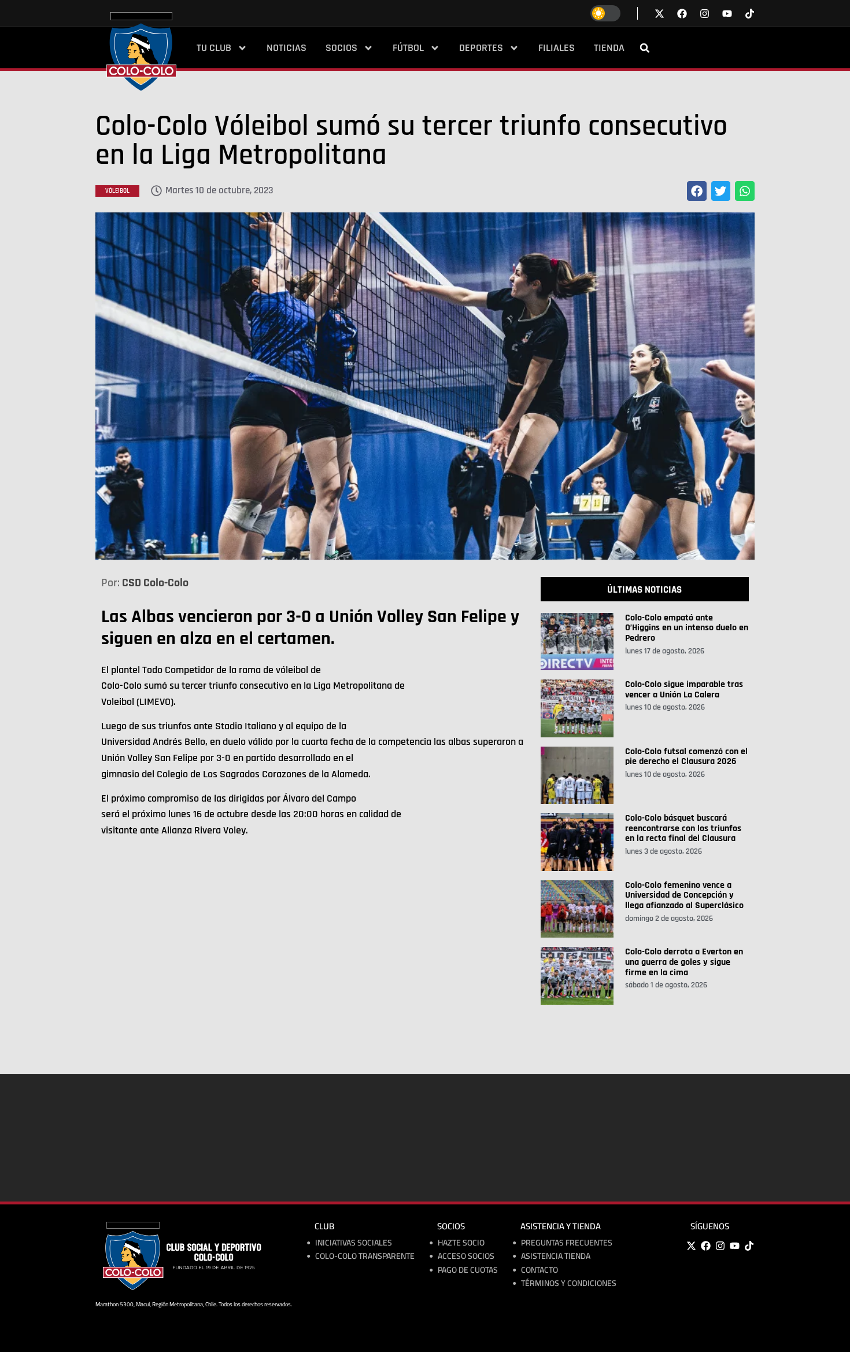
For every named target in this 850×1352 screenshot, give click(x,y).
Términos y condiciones (568, 1283)
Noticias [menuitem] (286, 48)
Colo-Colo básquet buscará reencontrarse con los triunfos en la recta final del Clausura (683, 828)
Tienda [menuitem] (609, 48)
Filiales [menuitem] (556, 48)
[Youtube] (734, 1246)
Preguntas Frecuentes (566, 1243)
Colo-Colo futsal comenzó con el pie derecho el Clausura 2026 (686, 756)
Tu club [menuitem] (214, 48)
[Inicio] (141, 51)
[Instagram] (720, 1246)
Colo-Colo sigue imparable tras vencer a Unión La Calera (684, 689)
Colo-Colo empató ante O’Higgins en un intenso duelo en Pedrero (686, 628)
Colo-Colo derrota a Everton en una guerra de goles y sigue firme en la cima (684, 962)
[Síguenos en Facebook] (682, 14)
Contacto (539, 1270)
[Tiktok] (750, 14)
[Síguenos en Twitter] (659, 14)
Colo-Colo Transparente (365, 1256)
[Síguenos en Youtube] (727, 14)
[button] (644, 48)
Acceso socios (466, 1256)
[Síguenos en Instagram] (704, 14)
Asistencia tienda (555, 1256)
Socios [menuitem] (341, 48)
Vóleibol (117, 191)
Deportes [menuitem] (481, 48)
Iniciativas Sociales (353, 1243)
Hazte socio (461, 1243)
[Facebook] (705, 1246)
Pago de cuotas (468, 1270)
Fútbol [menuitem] (408, 48)
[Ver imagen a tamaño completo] (425, 386)
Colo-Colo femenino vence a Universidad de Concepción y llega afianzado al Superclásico (684, 895)
